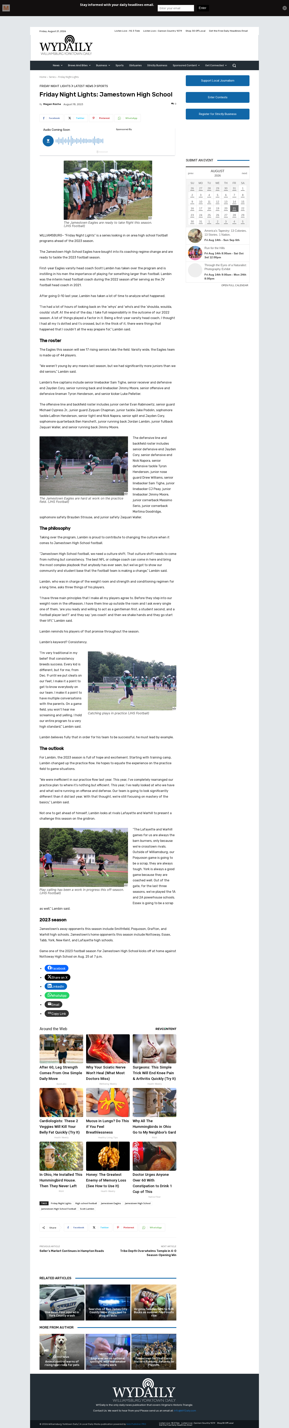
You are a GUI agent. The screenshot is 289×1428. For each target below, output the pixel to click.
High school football (86, 1203)
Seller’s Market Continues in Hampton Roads (72, 1251)
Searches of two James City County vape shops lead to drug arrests (107, 1313)
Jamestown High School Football (58, 1208)
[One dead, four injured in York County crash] (62, 1302)
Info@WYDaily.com (185, 1410)
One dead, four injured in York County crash (62, 1314)
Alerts (61, 1308)
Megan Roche (52, 104)
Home (43, 77)
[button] (234, 65)
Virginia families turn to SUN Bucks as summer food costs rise (154, 1313)
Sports (102, 86)
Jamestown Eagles (111, 1203)
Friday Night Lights (68, 77)
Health (153, 1305)
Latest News (83, 86)
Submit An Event (199, 160)
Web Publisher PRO (136, 1424)
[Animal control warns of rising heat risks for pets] (62, 1352)
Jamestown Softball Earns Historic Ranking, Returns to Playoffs (154, 1362)
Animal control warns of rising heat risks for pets (62, 1363)
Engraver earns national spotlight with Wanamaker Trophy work (108, 1362)
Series (52, 77)
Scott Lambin (87, 1208)
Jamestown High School (138, 1203)
